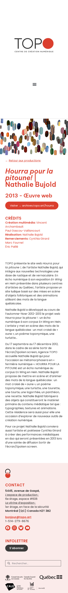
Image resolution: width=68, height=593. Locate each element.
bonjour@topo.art (18, 517)
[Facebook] (7, 527)
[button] (34, 84)
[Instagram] (14, 527)
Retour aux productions (25, 161)
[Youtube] (27, 527)
